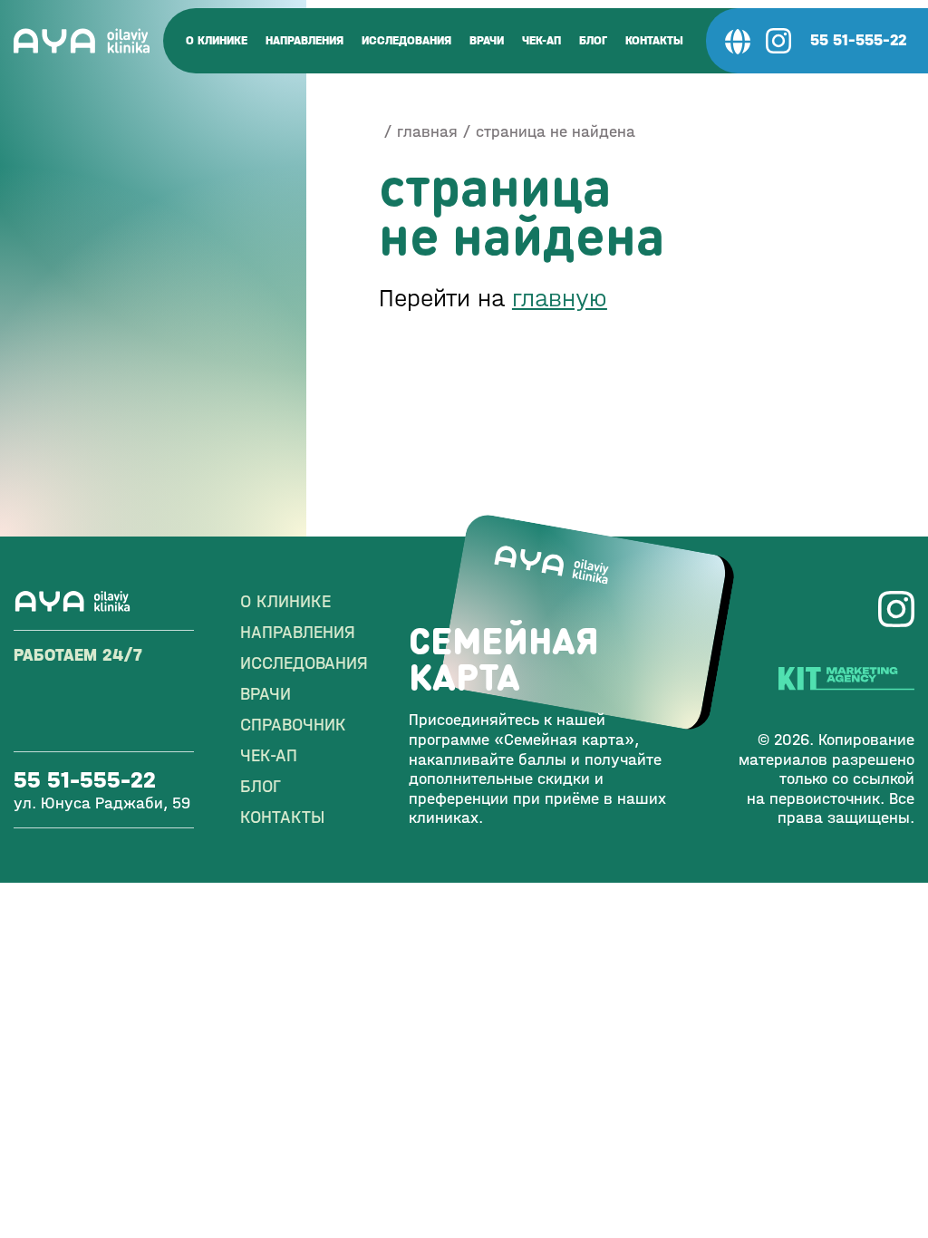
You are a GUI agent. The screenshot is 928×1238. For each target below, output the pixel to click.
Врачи (486, 40)
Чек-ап (541, 40)
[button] (737, 40)
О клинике (216, 40)
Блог (593, 40)
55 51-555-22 (858, 40)
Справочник (293, 724)
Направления (304, 40)
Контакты (654, 40)
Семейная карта (504, 657)
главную (559, 298)
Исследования (406, 40)
